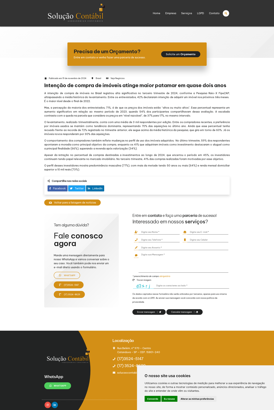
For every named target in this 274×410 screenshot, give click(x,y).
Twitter (79, 188)
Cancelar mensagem (181, 312)
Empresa (170, 13)
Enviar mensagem (146, 312)
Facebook (59, 188)
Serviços (186, 13)
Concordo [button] (152, 398)
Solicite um (181, 54)
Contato (214, 13)
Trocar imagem (143, 280)
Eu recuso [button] (169, 398)
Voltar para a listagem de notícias (74, 202)
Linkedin (97, 188)
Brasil (98, 78)
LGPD (200, 13)
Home (156, 13)
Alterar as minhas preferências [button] (197, 398)
